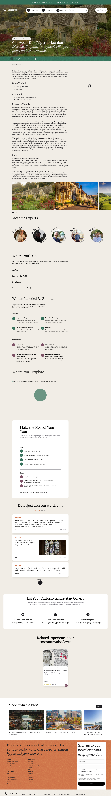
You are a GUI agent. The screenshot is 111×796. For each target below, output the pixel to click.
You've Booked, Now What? (14, 784)
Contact (9, 782)
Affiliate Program (11, 763)
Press (29, 769)
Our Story (30, 761)
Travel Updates (11, 777)
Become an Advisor (12, 779)
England (23, 39)
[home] (11, 12)
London (28, 39)
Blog (8, 773)
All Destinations (16, 39)
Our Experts (31, 763)
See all (99, 706)
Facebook (30, 773)
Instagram (31, 777)
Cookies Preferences (79, 794)
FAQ (8, 775)
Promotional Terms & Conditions (62, 794)
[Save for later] (65, 651)
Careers (30, 767)
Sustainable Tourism (33, 765)
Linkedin (30, 779)
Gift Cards (9, 765)
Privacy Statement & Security (30, 794)
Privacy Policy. (81, 775)
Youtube (30, 782)
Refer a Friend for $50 (12, 761)
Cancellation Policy (46, 794)
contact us (43, 492)
